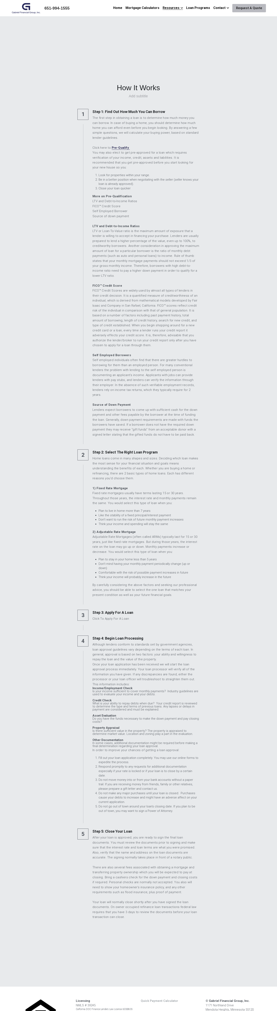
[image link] (26, 8)
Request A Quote (249, 8)
